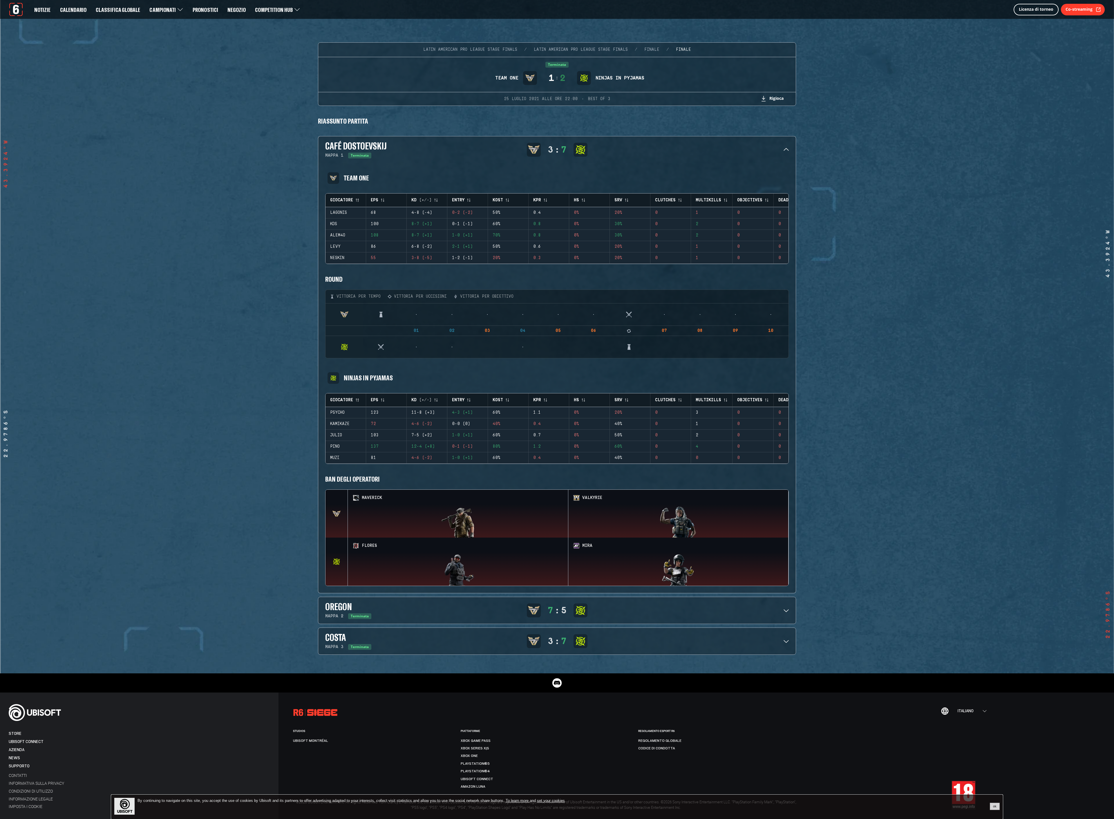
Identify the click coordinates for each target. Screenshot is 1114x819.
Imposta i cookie (25, 806)
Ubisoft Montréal (310, 741)
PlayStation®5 (475, 764)
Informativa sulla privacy (36, 783)
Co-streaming (1079, 9)
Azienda (16, 750)
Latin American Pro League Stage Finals (470, 49)
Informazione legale (31, 799)
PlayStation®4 (475, 771)
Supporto (19, 766)
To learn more (518, 800)
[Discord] (557, 683)
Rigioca (776, 98)
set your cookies (551, 801)
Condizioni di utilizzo (31, 791)
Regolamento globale (659, 741)
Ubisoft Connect (26, 742)
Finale (651, 49)
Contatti (18, 775)
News (14, 758)
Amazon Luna (473, 786)
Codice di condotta (656, 748)
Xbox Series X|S (475, 748)
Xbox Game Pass (476, 741)
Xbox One (469, 756)
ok (995, 806)
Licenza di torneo (1036, 9)
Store (15, 733)
